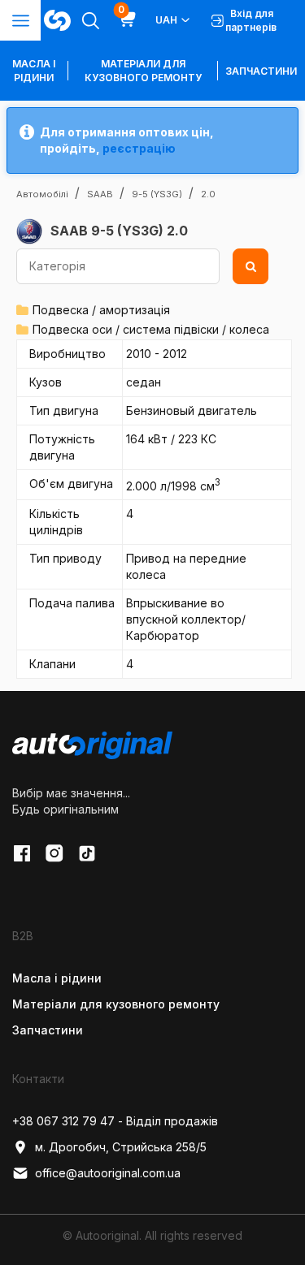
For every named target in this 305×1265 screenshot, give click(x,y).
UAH (166, 20)
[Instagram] (54, 853)
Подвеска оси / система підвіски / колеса (151, 329)
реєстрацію (139, 148)
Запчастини (261, 71)
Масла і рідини (57, 978)
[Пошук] (250, 266)
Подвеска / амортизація (101, 310)
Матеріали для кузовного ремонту (143, 71)
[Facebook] (22, 853)
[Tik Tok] (87, 853)
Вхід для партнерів (251, 20)
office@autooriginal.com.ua (108, 1173)
